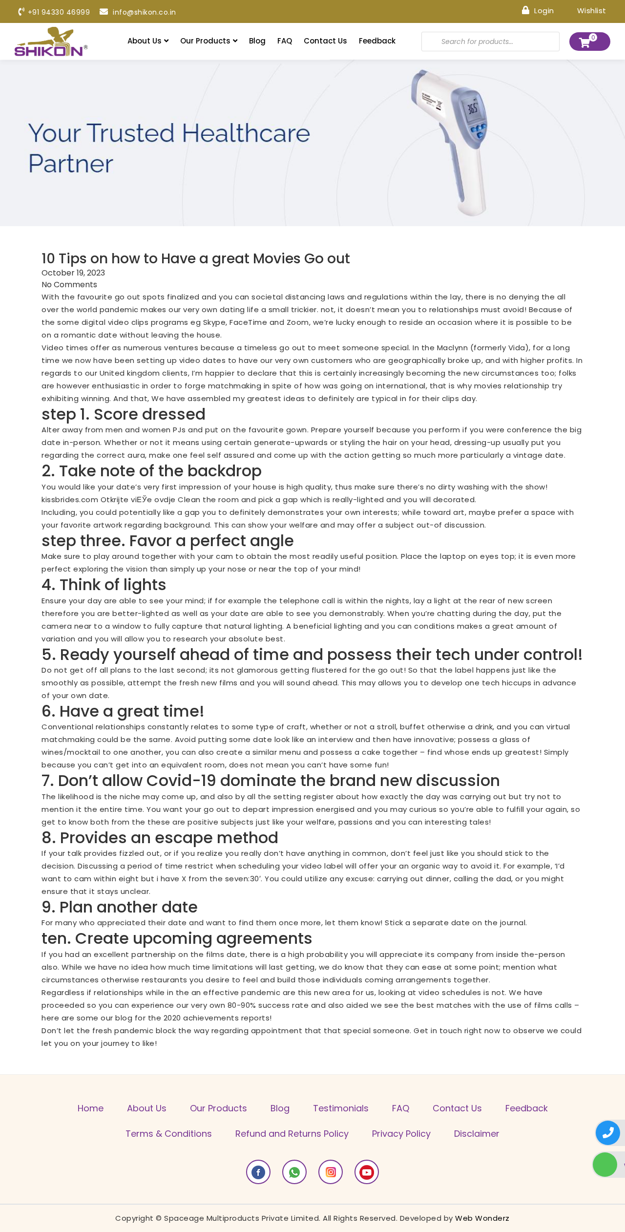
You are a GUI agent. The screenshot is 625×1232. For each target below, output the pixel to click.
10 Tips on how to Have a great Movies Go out (196, 259)
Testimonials (341, 1108)
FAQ (284, 41)
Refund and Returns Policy (292, 1133)
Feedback (377, 41)
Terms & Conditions (168, 1133)
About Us (144, 41)
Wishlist (590, 10)
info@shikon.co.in (143, 12)
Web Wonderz (482, 1218)
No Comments (69, 284)
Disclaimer (477, 1133)
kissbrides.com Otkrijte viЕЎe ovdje (109, 499)
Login (543, 10)
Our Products (205, 41)
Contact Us (325, 41)
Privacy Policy (401, 1133)
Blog (257, 41)
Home (91, 1108)
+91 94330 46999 (59, 12)
